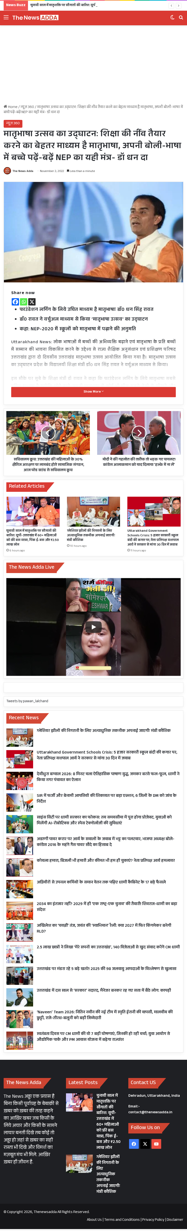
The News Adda (22, 171)
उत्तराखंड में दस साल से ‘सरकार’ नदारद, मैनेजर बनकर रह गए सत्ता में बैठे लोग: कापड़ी (104, 991)
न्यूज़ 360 (27, 107)
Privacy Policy (153, 1220)
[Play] (93, 627)
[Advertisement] (93, 67)
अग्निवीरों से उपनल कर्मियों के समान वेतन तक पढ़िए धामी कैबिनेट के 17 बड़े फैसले (101, 882)
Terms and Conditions (122, 1220)
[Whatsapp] (23, 302)
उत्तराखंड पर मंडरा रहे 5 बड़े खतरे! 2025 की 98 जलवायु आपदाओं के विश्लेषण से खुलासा (106, 969)
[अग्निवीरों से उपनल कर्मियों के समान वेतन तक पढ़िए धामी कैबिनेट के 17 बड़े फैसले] (19, 889)
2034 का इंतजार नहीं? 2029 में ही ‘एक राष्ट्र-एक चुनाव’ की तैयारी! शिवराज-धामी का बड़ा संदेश (107, 907)
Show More (93, 392)
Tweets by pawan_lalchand (27, 702)
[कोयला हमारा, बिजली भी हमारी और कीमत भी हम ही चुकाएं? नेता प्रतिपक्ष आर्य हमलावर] (19, 867)
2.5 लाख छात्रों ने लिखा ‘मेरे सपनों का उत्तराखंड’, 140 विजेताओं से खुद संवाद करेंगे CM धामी (108, 947)
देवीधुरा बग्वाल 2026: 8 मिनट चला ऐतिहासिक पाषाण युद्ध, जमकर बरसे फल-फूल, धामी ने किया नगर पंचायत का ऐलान (108, 777)
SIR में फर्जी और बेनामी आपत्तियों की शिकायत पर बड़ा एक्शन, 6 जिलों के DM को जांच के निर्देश (107, 799)
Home (12, 107)
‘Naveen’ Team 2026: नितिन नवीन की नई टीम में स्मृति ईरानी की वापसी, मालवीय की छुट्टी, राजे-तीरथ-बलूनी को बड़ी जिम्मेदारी (105, 1015)
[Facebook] (15, 302)
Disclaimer (175, 1220)
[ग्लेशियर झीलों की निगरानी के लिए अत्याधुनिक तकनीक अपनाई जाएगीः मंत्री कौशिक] (93, 512)
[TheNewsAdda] (35, 18)
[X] (32, 302)
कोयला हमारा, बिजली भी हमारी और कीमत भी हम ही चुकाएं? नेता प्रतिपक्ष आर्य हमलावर (106, 861)
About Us (94, 1220)
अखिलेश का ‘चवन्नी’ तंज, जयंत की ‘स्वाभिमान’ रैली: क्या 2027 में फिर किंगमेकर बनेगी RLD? (104, 929)
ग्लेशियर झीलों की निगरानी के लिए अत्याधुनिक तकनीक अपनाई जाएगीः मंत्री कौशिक (91, 535)
